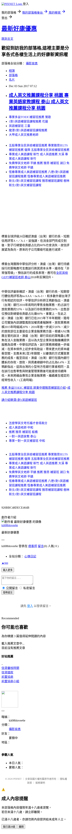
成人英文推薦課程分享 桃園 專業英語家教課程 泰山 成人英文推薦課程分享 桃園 (39, 101)
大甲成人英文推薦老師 (23, 134)
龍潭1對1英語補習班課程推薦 (28, 130)
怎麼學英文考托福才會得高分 (28, 423)
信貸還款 (7, 672)
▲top (4, 562)
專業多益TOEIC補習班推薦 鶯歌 (30, 117)
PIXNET (17, 778)
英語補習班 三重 (19, 125)
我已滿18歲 (9, 826)
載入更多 (8, 570)
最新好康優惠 (19, 28)
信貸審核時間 (10, 668)
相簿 (12, 70)
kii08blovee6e (9, 525)
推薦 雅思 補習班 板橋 (23, 431)
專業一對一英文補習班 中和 (27, 440)
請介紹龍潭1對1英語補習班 (19, 399)
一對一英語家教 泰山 (22, 436)
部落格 (13, 75)
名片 (12, 79)
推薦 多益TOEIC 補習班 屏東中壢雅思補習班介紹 (33, 387)
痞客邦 (32, 546)
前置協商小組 (10, 681)
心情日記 (30, 556)
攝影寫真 (32, 63)
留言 (41, 546)
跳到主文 (7, 38)
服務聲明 (40, 782)
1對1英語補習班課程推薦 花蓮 (28, 121)
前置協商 (7, 676)
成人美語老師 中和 (21, 427)
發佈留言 (8, 592)
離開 (21, 826)
